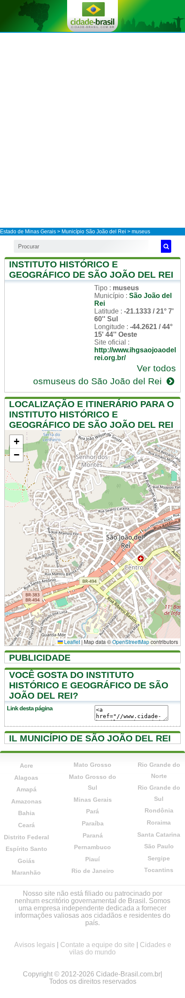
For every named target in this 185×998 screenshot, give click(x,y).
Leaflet (71, 641)
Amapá (26, 789)
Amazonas (26, 801)
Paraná (93, 835)
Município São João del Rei (94, 232)
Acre (26, 765)
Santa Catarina (158, 834)
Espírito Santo (26, 848)
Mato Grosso (92, 764)
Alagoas (26, 777)
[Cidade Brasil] (92, 16)
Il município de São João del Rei (90, 738)
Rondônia (159, 810)
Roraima (159, 822)
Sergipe (159, 858)
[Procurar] (166, 246)
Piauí (92, 859)
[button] (16, 442)
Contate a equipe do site (97, 944)
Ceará (26, 825)
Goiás (26, 860)
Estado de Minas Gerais (28, 232)
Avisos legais (34, 944)
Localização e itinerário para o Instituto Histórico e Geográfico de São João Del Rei (91, 414)
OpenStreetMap (130, 641)
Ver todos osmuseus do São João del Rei (104, 374)
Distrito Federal (26, 837)
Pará (92, 811)
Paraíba (93, 823)
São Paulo (159, 846)
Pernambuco (92, 847)
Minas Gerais (93, 799)
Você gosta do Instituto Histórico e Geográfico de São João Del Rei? (88, 685)
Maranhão (26, 872)
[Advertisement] (92, 130)
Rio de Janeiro (92, 870)
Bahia (26, 813)
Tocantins (158, 869)
